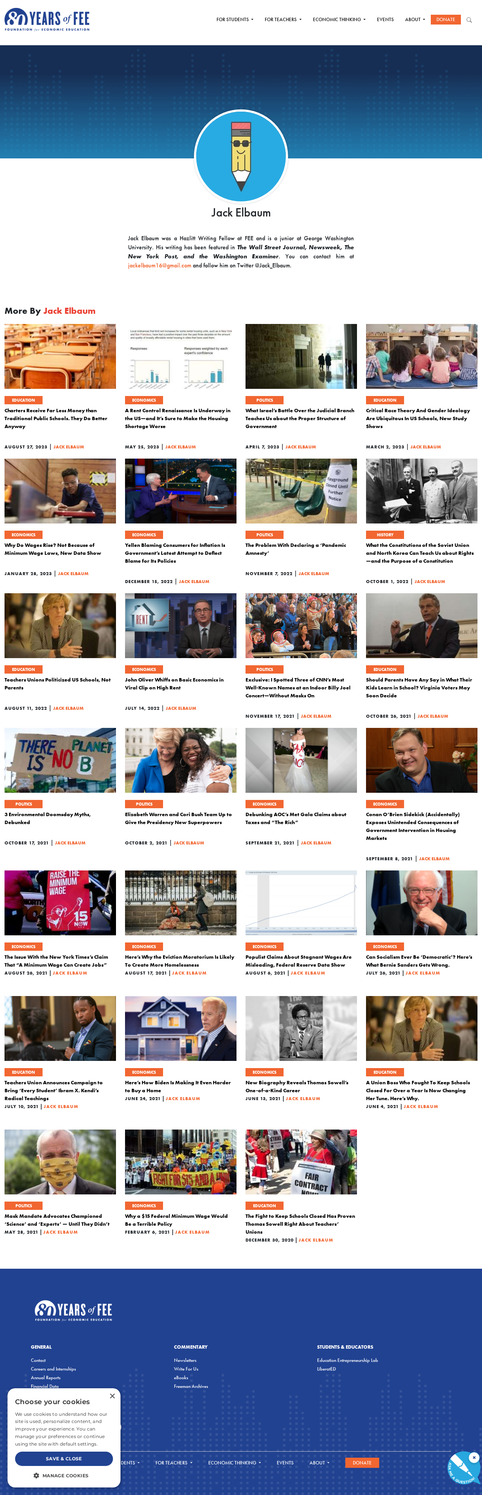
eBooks (181, 1377)
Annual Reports (46, 1377)
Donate (445, 19)
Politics (264, 400)
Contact (38, 1360)
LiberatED (326, 1369)
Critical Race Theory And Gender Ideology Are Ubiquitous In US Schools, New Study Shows (418, 418)
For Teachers (281, 19)
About (413, 19)
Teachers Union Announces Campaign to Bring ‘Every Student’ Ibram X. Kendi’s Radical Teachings (54, 1090)
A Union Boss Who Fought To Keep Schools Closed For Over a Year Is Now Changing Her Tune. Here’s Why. (418, 1090)
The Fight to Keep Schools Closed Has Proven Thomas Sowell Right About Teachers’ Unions (300, 1224)
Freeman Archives (191, 1386)
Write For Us (186, 1369)
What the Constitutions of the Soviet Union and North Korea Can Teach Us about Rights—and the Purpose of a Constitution (420, 553)
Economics (144, 400)
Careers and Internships (53, 1369)
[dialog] (64, 1437)
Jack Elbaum (68, 447)
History (385, 534)
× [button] (112, 1396)
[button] (64, 1475)
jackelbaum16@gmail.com (159, 265)
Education (23, 400)
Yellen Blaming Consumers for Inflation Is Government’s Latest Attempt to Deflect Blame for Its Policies (175, 553)
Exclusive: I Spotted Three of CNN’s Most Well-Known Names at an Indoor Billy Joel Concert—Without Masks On (298, 687)
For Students (233, 19)
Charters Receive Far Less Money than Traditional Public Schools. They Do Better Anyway (56, 418)
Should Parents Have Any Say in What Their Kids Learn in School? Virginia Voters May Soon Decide (419, 687)
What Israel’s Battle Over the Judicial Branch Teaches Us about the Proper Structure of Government (300, 418)
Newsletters (185, 1360)
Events (385, 19)
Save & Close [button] (64, 1458)
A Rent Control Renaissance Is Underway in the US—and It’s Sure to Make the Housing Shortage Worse (177, 418)
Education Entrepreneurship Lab (347, 1360)
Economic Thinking (337, 19)
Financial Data (45, 1386)
